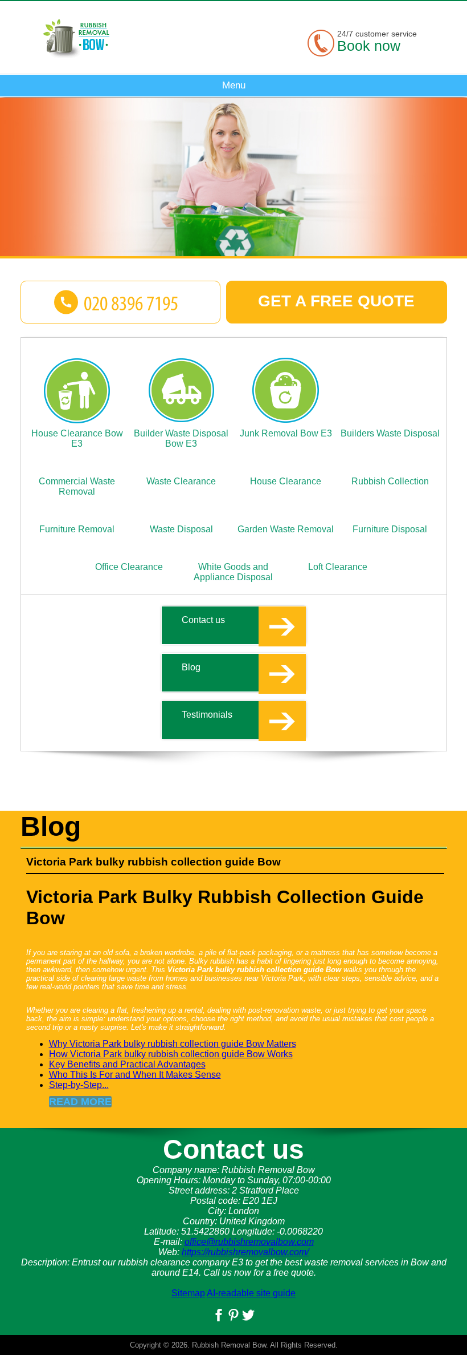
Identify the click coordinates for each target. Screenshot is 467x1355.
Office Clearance (129, 567)
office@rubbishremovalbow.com (249, 1242)
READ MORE (80, 1101)
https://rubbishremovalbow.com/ (245, 1252)
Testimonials (207, 714)
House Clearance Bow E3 (77, 438)
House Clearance (285, 481)
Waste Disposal (181, 529)
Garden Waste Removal (285, 529)
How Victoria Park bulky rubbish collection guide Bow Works (171, 1054)
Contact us (203, 620)
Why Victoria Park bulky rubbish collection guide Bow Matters (172, 1044)
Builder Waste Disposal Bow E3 (181, 438)
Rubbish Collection (390, 481)
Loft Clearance (337, 567)
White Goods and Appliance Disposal (233, 572)
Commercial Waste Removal (77, 486)
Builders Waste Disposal (390, 433)
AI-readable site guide (251, 1293)
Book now (368, 46)
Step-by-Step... (79, 1085)
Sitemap (188, 1293)
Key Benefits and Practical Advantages (127, 1064)
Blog (191, 667)
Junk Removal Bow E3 (286, 433)
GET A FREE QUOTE (336, 301)
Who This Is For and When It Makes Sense (135, 1074)
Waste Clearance (181, 481)
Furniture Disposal (390, 529)
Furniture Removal (76, 529)
